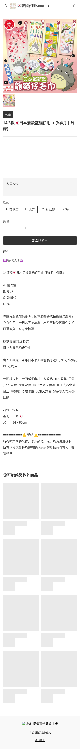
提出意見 (40, 740)
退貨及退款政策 (43, 732)
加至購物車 (40, 240)
